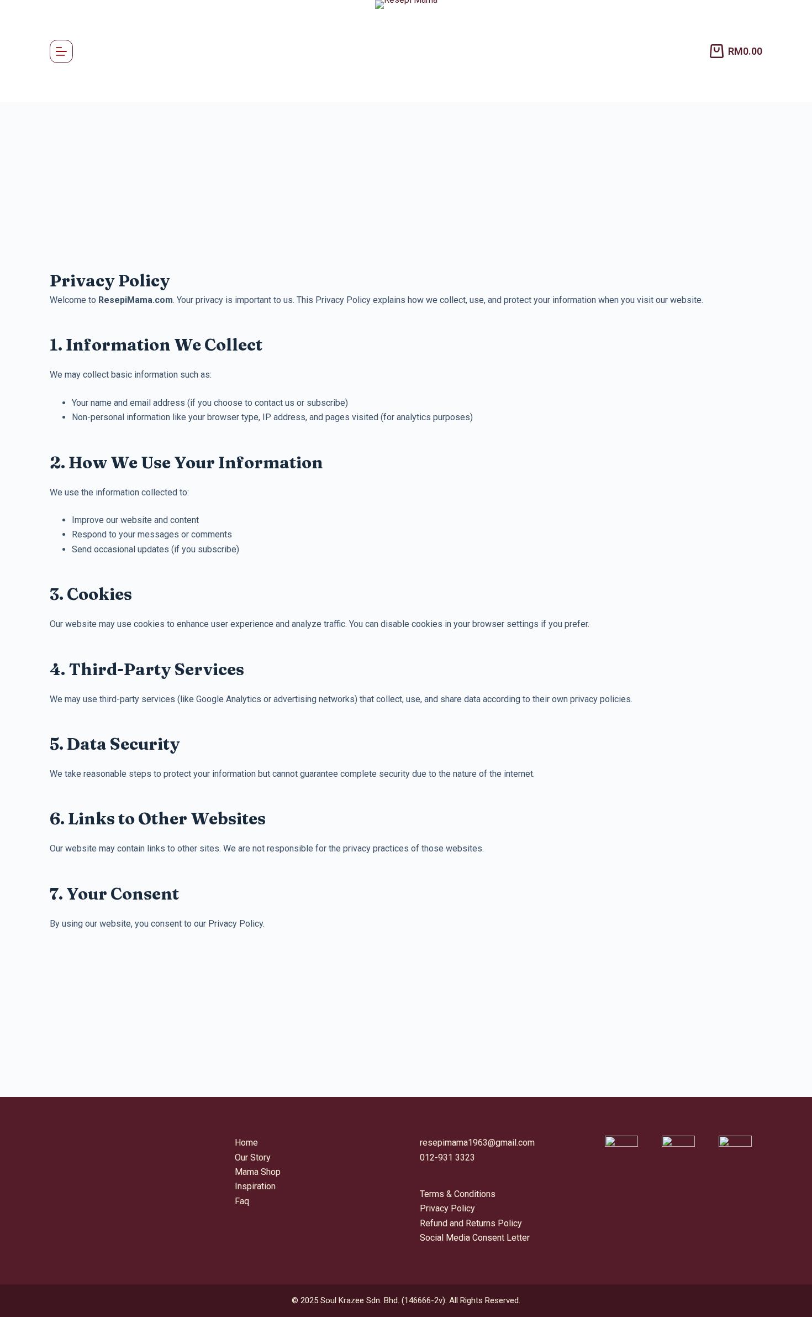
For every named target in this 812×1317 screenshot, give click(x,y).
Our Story (253, 1157)
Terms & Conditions (457, 1194)
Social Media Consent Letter (475, 1237)
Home (246, 1142)
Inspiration (255, 1186)
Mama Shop (258, 1172)
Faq (242, 1201)
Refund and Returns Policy (471, 1223)
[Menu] (61, 51)
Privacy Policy (447, 1208)
